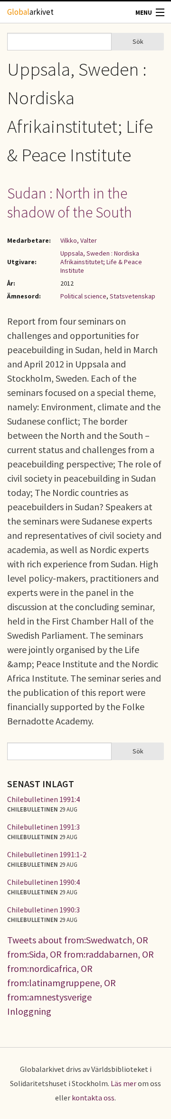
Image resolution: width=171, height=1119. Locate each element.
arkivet (30, 12)
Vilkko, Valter (78, 240)
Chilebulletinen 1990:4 (43, 882)
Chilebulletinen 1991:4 (43, 799)
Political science (83, 296)
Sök (138, 41)
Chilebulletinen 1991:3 (43, 827)
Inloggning (29, 1011)
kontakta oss (93, 1097)
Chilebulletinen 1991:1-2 (46, 854)
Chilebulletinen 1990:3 (43, 909)
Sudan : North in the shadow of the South (69, 203)
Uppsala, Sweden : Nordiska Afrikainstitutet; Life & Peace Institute (101, 262)
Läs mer (123, 1083)
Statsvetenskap (132, 296)
